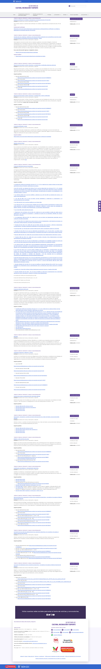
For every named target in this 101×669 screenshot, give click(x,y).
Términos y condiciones (39, 656)
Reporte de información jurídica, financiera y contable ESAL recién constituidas (32, 95)
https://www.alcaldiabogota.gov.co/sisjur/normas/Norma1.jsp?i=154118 (29, 389)
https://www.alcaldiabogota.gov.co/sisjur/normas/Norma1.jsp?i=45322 (33, 461)
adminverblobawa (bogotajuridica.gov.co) (27, 458)
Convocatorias (84, 14)
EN (85, 1)
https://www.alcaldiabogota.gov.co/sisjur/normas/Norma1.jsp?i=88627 (33, 457)
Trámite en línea (74, 351)
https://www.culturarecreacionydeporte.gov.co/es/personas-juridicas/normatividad (32, 136)
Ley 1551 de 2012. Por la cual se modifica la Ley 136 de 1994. (28, 202)
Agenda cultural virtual (19, 143)
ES (87, 1)
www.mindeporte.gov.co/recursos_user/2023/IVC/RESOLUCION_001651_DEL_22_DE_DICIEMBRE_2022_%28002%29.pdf (44, 581)
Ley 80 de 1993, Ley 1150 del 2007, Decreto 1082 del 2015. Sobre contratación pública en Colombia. (36, 228)
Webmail (22, 656)
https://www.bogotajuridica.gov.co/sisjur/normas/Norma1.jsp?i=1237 (33, 86)
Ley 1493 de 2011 (19, 327)
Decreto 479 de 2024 (20, 480)
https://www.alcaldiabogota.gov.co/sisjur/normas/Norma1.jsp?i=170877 (33, 80)
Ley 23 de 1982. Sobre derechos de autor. (24, 209)
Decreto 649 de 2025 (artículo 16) (23, 328)
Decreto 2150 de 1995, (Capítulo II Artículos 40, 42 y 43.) (28, 485)
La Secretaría (56, 14)
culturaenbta (76, 629)
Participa (49, 14)
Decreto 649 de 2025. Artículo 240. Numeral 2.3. (26, 429)
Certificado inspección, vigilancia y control (23, 352)
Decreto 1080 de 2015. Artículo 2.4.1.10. (24, 406)
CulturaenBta (67, 629)
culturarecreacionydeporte (77, 632)
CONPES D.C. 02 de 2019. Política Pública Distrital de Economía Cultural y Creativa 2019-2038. (36, 269)
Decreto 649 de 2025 (20, 479)
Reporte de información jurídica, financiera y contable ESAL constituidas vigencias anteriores (35, 65)
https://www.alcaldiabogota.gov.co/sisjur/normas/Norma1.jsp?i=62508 (33, 483)
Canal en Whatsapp (57, 634)
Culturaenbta (65, 632)
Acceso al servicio (75, 35)
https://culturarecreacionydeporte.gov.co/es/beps (27, 52)
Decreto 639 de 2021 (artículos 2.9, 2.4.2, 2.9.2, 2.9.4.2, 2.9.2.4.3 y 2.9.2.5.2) (32, 325)
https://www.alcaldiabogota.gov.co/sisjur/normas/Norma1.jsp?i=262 (33, 89)
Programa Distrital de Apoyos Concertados (23, 166)
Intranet (26, 656)
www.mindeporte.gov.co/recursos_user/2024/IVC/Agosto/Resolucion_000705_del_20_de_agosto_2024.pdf (41, 578)
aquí (26, 159)
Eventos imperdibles (74, 14)
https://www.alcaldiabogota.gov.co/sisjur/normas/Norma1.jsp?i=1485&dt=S (34, 517)
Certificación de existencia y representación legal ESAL (26, 468)
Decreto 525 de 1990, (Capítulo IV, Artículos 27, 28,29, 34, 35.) (29, 490)
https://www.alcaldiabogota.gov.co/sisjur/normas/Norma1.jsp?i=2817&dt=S (34, 83)
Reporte (72, 64)
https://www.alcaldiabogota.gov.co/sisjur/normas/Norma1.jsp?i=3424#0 (33, 519)
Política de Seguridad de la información (73, 656)
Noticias (64, 14)
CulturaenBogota (57, 629)
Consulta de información (76, 18)
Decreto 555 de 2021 (20, 408)
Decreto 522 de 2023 (20, 410)
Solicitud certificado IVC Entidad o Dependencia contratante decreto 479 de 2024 (32, 19)
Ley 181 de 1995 (19, 486)
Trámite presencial (75, 395)
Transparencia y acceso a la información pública (24, 15)
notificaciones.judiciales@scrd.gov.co (39, 643)
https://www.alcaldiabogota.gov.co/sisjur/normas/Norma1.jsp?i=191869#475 (34, 77)
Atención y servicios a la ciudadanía (38, 15)
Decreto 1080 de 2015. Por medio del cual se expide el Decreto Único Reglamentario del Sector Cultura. (38, 234)
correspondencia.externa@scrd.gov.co (30, 641)
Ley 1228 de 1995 (19, 487)
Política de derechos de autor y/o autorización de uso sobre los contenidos (50, 658)
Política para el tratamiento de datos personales (54, 656)
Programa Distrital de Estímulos (21, 289)
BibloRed (16, 336)
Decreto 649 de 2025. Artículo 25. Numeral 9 (26, 407)
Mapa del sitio (31, 656)
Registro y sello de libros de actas (21, 439)
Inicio (14, 14)
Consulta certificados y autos (20, 126)
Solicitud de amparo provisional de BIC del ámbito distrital (27, 396)
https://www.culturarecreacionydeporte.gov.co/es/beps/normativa (30, 56)
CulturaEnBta (56, 632)
